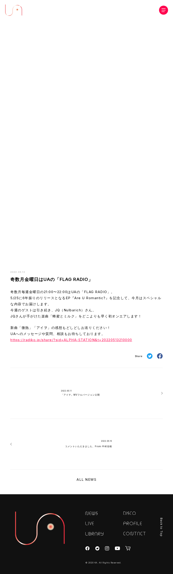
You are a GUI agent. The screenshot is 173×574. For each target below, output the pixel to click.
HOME (102, 252)
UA (13, 10)
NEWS (114, 252)
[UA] (40, 528)
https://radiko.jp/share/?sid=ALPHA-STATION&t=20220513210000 (71, 340)
